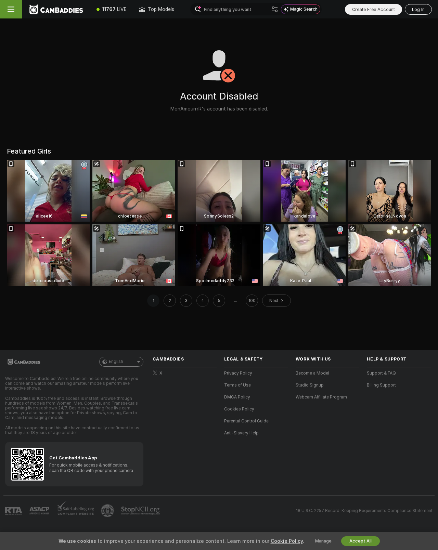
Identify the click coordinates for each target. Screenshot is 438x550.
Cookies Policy (239, 409)
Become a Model (312, 373)
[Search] (275, 9)
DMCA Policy (237, 397)
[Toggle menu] (11, 9)
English (116, 361)
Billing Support (381, 385)
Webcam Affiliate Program (321, 397)
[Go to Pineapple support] (108, 510)
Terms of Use (237, 385)
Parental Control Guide (246, 421)
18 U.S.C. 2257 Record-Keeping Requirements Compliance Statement (364, 510)
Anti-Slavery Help (241, 433)
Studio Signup (310, 385)
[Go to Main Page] (56, 9)
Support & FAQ (381, 373)
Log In (418, 9)
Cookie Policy (287, 541)
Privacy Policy (238, 373)
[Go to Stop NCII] (141, 511)
